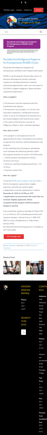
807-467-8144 (41, 345)
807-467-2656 (41, 405)
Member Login (9, 10)
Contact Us (28, 10)
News (33, 246)
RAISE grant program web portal (24, 181)
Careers (19, 10)
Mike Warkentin (10, 246)
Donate (38, 10)
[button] (5, 267)
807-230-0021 (41, 428)
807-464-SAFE (23, 306)
